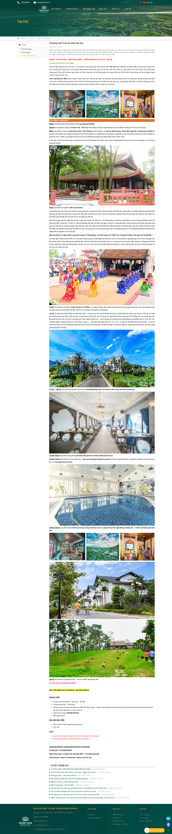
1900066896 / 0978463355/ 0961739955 (50, 829)
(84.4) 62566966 (41, 821)
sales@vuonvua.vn (42, 825)
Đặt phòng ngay (157, 830)
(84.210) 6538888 (42, 817)
